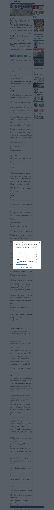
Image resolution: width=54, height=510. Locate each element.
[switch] (36, 254)
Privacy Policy (31, 267)
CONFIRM (21, 264)
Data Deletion (22, 267)
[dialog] (27, 255)
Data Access (27, 267)
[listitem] (27, 252)
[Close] (39, 242)
